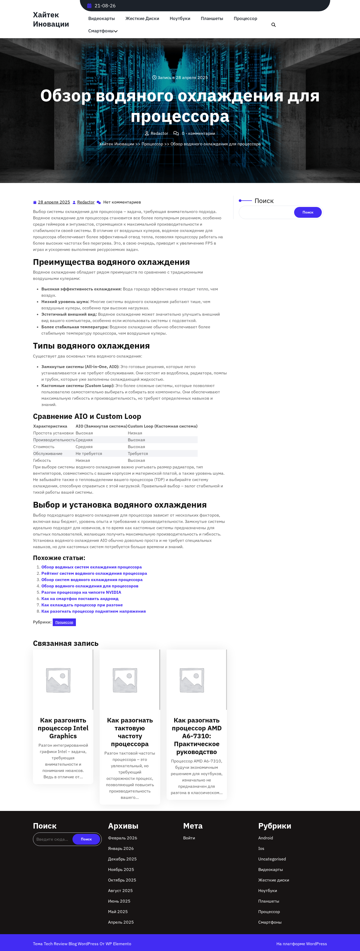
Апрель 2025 (121, 922)
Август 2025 (120, 890)
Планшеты (212, 18)
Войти (189, 837)
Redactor (86, 202)
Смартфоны (101, 31)
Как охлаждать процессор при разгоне (82, 604)
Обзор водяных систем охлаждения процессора (91, 566)
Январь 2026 (121, 848)
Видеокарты (101, 18)
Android (265, 837)
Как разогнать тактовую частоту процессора (130, 732)
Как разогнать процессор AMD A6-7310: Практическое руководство (197, 736)
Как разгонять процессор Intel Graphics (63, 728)
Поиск (264, 200)
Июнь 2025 (119, 901)
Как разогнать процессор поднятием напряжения (93, 611)
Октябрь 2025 (122, 880)
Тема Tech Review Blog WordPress (66, 943)
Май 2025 (118, 911)
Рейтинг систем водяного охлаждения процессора (94, 573)
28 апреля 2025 (54, 202)
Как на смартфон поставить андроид (80, 598)
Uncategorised (272, 858)
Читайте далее (61, 679)
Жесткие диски (142, 18)
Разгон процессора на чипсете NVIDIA (81, 592)
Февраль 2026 (122, 837)
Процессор (245, 18)
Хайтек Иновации (51, 19)
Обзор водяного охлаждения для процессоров (89, 585)
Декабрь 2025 (122, 858)
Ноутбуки (180, 18)
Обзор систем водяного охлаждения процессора (92, 579)
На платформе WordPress (301, 943)
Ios (261, 848)
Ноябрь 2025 (121, 869)
